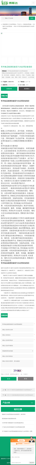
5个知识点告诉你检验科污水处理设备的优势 (13, 427)
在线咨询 (9, 88)
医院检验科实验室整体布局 (9, 418)
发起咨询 (32, 462)
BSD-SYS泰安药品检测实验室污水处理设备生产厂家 (20, 389)
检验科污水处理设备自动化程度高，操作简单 (13, 414)
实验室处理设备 (27, 24)
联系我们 (27, 88)
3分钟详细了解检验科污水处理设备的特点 (13, 422)
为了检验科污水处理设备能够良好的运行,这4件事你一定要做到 (18, 431)
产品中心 (19, 24)
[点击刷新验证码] (17, 370)
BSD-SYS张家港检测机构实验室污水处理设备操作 (20, 395)
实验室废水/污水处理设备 (9, 24)
